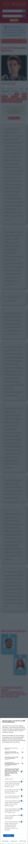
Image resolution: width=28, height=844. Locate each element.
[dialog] (14, 781)
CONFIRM (8, 835)
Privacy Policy (22, 841)
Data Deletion (5, 841)
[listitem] (14, 749)
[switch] (22, 752)
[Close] (24, 720)
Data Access (14, 841)
